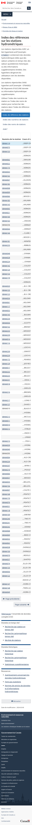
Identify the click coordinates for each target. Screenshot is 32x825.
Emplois (3, 749)
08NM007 (6, 490)
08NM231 (6, 380)
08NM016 (6, 339)
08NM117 (6, 306)
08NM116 (6, 343)
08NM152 (6, 327)
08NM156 (6, 486)
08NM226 (6, 461)
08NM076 (6, 502)
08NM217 (6, 400)
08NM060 (6, 474)
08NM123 (6, 294)
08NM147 (6, 584)
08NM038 (6, 547)
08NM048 (6, 253)
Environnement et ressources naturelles (16, 23)
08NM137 (6, 404)
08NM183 (6, 200)
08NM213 (6, 416)
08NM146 (6, 233)
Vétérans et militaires (7, 799)
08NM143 (6, 204)
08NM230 (6, 351)
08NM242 (6, 527)
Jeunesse (4, 802)
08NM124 (6, 270)
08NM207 (6, 465)
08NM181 (6, 241)
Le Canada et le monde (8, 786)
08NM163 (6, 221)
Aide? (5, 129)
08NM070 (6, 555)
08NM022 (6, 163)
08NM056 (6, 571)
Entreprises (4, 758)
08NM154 (6, 274)
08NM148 (6, 588)
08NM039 (6, 445)
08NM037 (6, 559)
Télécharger (6, 614)
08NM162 (6, 176)
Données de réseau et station (13, 31)
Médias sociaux (5, 808)
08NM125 (6, 290)
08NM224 (6, 261)
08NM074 (6, 563)
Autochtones (5, 796)
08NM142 (6, 266)
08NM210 (6, 470)
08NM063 (6, 543)
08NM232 (6, 372)
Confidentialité (5, 821)
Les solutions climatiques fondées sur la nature (15, 726)
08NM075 (6, 147)
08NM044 (6, 229)
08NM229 (6, 355)
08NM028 (6, 257)
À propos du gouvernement (9, 742)
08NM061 (6, 302)
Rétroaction (18, 701)
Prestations (4, 761)
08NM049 (6, 592)
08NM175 (6, 168)
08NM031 (6, 506)
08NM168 (6, 494)
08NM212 (6, 429)
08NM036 (6, 323)
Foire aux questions (13, 682)
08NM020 (6, 286)
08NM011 (6, 421)
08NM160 (6, 217)
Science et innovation (7, 792)
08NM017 (6, 368)
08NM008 (6, 188)
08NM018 (6, 384)
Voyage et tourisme (7, 755)
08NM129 (6, 363)
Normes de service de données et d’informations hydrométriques (17, 688)
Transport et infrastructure (9, 783)
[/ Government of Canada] (12, 2)
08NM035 (6, 482)
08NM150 (6, 551)
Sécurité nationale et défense (10, 774)
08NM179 (6, 278)
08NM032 (6, 539)
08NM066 (6, 196)
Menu (7, 14)
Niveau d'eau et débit (10, 27)
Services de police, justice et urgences (12, 780)
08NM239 (6, 335)
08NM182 (6, 184)
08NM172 (6, 359)
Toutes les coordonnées (8, 736)
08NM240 (6, 519)
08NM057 (6, 478)
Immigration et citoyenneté (9, 752)
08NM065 (6, 208)
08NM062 (6, 159)
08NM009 (6, 192)
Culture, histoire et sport (8, 777)
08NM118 (6, 510)
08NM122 (6, 576)
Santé (3, 764)
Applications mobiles (7, 812)
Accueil (4, 20)
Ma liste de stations (13, 640)
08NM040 (6, 449)
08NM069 (6, 535)
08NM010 (6, 425)
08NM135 (6, 567)
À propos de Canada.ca (8, 815)
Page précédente (12, 599)
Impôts (3, 767)
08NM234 (6, 319)
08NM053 (6, 310)
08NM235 (6, 245)
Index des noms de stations (14, 124)
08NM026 (6, 298)
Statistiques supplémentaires (17, 664)
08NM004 (6, 457)
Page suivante (20, 604)
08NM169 (6, 514)
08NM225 (6, 376)
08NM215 (6, 441)
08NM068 (6, 531)
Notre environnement (7, 723)
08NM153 (6, 151)
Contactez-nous (6, 720)
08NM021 (6, 212)
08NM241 (6, 523)
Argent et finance (6, 789)
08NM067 (6, 180)
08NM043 (6, 172)
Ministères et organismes (9, 739)
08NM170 (6, 498)
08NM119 (6, 143)
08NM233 (6, 331)
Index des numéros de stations (15, 119)
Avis (2, 818)
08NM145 (6, 314)
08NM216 (6, 392)
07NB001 (5, 55)
